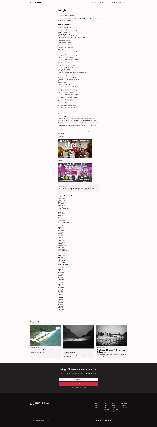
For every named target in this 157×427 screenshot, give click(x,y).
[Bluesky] (96, 420)
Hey (96, 407)
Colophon (106, 411)
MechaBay (123, 405)
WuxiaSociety (124, 403)
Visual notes (106, 409)
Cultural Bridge (63, 13)
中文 (120, 2)
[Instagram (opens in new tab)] (101, 420)
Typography (115, 409)
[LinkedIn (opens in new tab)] (103, 420)
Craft (113, 407)
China (106, 2)
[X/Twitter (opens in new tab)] (98, 420)
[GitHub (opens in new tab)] (111, 420)
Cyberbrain (100, 2)
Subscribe (78, 383)
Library (111, 2)
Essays (113, 403)
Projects (105, 403)
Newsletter (97, 413)
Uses (96, 409)
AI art (105, 407)
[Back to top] (154, 424)
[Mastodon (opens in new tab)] (108, 420)
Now (96, 405)
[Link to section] (72, 24)
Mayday (77, 18)
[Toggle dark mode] (123, 2)
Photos (105, 405)
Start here (93, 2)
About (115, 2)
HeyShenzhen (124, 407)
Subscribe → (87, 189)
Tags (96, 411)
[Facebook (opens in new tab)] (106, 420)
